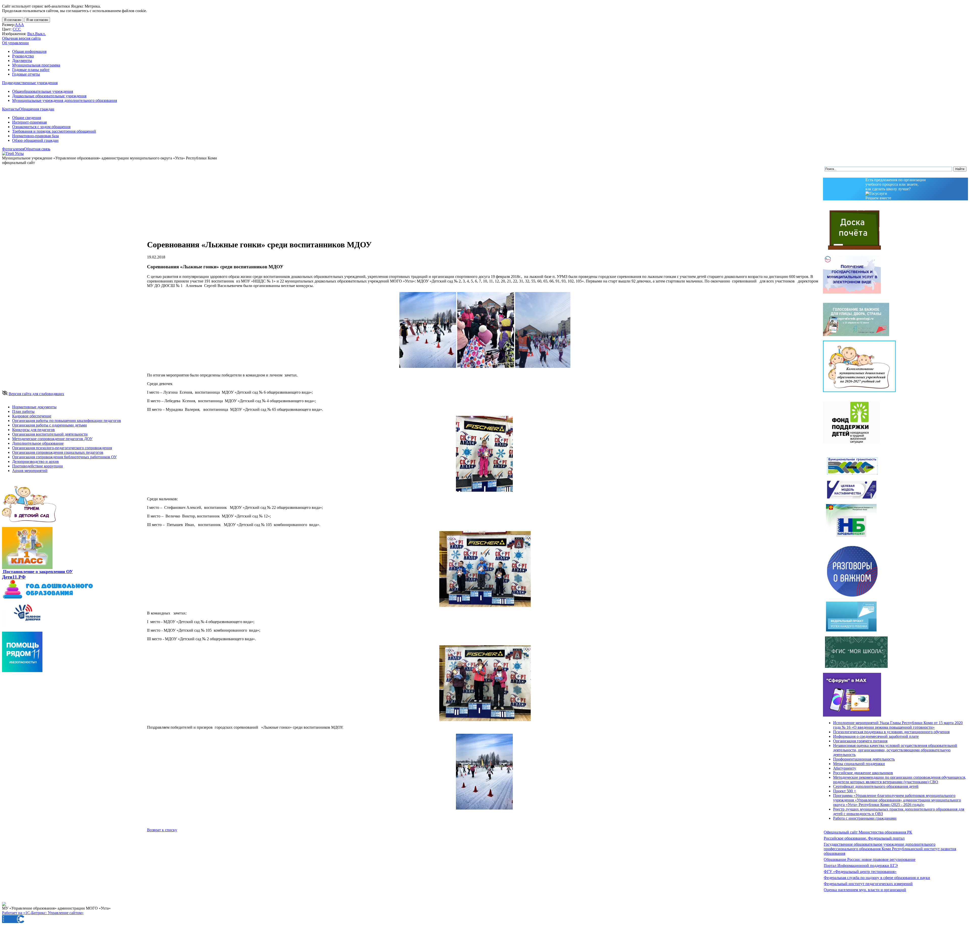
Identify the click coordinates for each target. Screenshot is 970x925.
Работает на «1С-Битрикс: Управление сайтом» (43, 913)
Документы (22, 60)
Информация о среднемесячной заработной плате (876, 736)
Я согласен (12, 20)
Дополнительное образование (38, 443)
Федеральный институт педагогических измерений (868, 884)
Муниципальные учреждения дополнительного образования (64, 100)
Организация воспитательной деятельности (50, 434)
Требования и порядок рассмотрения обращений (54, 131)
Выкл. (40, 34)
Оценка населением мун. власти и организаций (865, 890)
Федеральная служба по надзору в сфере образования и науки (877, 877)
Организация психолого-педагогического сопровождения (62, 448)
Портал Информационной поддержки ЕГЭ (861, 865)
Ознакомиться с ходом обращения (41, 127)
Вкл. (31, 34)
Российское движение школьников (863, 773)
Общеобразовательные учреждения (42, 91)
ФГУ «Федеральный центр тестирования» (860, 871)
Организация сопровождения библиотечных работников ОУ (64, 457)
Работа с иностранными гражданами (864, 818)
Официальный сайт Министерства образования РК (868, 832)
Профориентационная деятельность (864, 759)
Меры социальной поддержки (859, 764)
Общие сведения (26, 117)
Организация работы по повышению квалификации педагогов (66, 420)
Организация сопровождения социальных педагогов (57, 452)
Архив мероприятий (29, 470)
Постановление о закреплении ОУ (38, 571)
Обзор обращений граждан (35, 140)
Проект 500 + (844, 791)
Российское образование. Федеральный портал (864, 838)
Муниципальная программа (36, 65)
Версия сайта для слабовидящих (36, 394)
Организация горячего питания (860, 741)
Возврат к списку (162, 830)
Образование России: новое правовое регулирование (869, 859)
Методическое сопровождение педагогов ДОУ (52, 439)
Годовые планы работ (31, 69)
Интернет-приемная (29, 122)
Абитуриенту (844, 768)
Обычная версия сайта (21, 38)
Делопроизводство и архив (35, 461)
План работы (23, 411)
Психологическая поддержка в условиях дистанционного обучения (891, 732)
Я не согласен (37, 20)
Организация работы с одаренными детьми (49, 425)
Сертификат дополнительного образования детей (875, 786)
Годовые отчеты (26, 74)
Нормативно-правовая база (35, 136)
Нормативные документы (34, 407)
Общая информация (29, 51)
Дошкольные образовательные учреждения (49, 96)
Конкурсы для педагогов (33, 430)
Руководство (23, 56)
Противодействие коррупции (37, 466)
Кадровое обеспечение (31, 416)
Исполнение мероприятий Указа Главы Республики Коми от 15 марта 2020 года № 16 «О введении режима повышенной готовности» (898, 725)
